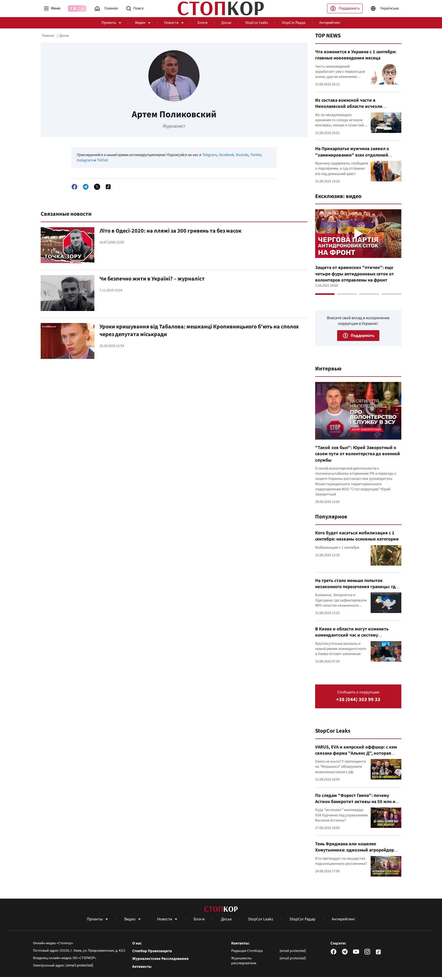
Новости (171, 22)
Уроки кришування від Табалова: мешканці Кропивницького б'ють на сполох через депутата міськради (199, 330)
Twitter (255, 155)
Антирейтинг (329, 22)
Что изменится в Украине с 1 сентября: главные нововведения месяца (355, 55)
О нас (137, 943)
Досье (226, 22)
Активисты (141, 966)
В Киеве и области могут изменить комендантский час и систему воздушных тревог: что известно (352, 635)
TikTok (101, 160)
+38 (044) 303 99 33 (358, 699)
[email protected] (79, 965)
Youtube (241, 155)
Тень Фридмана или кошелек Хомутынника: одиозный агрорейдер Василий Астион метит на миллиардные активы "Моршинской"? (357, 853)
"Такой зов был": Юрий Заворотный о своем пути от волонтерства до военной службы (357, 453)
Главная (48, 35)
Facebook (226, 155)
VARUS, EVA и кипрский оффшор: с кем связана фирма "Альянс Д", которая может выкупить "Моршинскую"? (356, 753)
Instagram (84, 160)
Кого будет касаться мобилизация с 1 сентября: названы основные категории (357, 536)
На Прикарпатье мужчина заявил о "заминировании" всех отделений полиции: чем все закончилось (352, 154)
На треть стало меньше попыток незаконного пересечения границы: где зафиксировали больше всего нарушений (356, 589)
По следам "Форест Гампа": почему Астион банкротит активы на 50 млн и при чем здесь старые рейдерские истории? (355, 804)
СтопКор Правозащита (152, 951)
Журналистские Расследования (160, 958)
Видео (140, 22)
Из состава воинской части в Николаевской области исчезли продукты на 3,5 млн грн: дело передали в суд (358, 109)
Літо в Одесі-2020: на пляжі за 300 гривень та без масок (170, 231)
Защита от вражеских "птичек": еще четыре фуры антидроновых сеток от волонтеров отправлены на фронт (354, 273)
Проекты (109, 22)
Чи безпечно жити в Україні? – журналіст (152, 279)
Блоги (202, 22)
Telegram (209, 155)
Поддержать (349, 8)
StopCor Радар (293, 22)
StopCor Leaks (256, 22)
